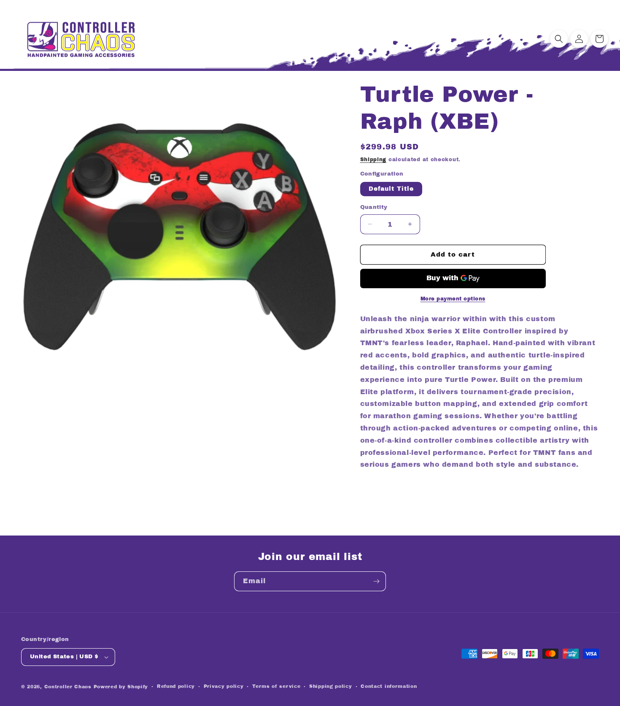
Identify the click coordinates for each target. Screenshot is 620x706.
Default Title (391, 189)
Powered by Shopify (121, 686)
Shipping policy (330, 686)
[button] (559, 39)
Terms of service (276, 686)
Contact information (389, 686)
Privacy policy (224, 686)
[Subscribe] (376, 581)
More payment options (453, 299)
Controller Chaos (68, 686)
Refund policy (176, 686)
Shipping (373, 159)
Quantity (374, 207)
